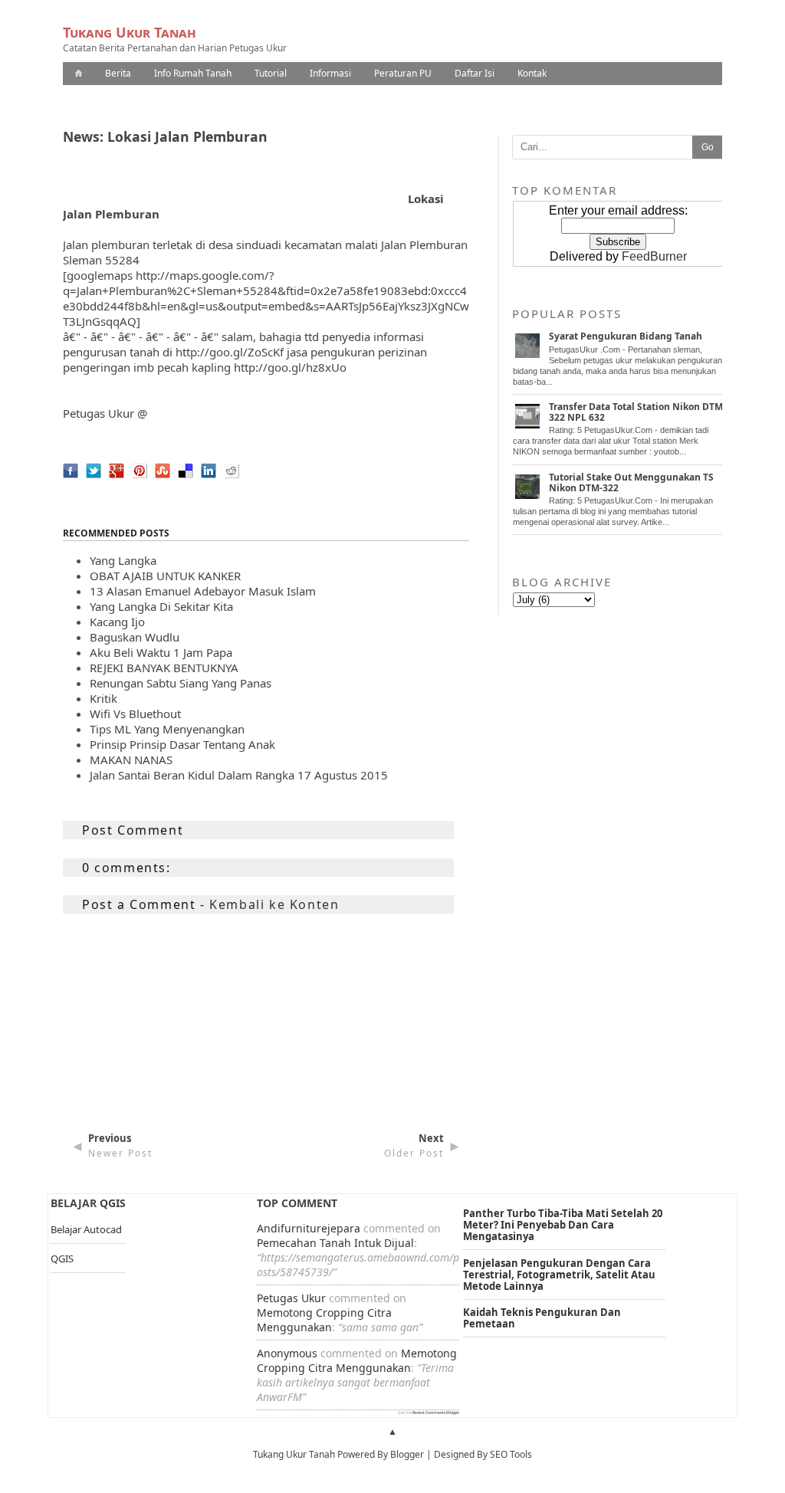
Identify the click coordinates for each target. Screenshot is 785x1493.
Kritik (103, 698)
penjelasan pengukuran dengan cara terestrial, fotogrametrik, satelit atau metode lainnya (559, 1274)
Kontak (532, 73)
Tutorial (271, 73)
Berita (118, 73)
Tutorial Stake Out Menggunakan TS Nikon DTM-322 (631, 482)
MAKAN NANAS (131, 759)
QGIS (62, 1258)
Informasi (330, 73)
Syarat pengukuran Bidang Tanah (625, 336)
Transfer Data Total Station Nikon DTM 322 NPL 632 (636, 412)
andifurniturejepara (308, 1228)
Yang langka (123, 560)
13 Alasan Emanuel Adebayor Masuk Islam (203, 591)
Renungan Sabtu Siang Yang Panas (180, 683)
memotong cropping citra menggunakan (324, 1319)
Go (707, 147)
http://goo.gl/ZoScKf (230, 351)
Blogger (407, 1454)
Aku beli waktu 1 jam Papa (161, 652)
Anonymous (287, 1353)
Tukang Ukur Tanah (129, 32)
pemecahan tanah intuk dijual (335, 1242)
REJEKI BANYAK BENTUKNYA (164, 667)
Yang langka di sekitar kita (161, 606)
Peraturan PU (403, 73)
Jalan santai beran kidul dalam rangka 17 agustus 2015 (239, 775)
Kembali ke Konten (274, 904)
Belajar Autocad (86, 1229)
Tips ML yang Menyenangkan (167, 729)
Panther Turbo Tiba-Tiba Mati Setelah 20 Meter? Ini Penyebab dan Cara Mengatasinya (562, 1224)
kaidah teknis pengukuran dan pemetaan (542, 1318)
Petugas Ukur (98, 413)
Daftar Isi (474, 73)
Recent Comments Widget (435, 1412)
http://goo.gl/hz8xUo (290, 367)
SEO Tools (511, 1454)
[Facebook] (67, 482)
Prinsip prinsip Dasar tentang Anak (182, 744)
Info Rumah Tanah (193, 73)
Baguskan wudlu (134, 637)
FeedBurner (654, 256)
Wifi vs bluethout (135, 713)
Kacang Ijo (117, 621)
